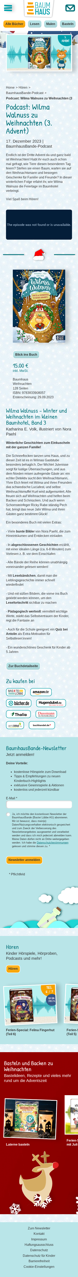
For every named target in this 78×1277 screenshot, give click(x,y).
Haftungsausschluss (39, 1244)
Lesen (34, 24)
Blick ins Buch (26, 354)
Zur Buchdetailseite (23, 666)
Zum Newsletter (39, 1228)
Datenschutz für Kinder (39, 1255)
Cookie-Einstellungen (39, 1266)
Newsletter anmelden (24, 860)
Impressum (39, 1239)
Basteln (68, 24)
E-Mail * (11, 798)
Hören (13, 968)
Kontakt (39, 1233)
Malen (50, 24)
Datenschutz (39, 1250)
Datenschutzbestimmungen (52, 842)
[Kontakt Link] (70, 8)
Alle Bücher (14, 24)
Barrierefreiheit (39, 1261)
